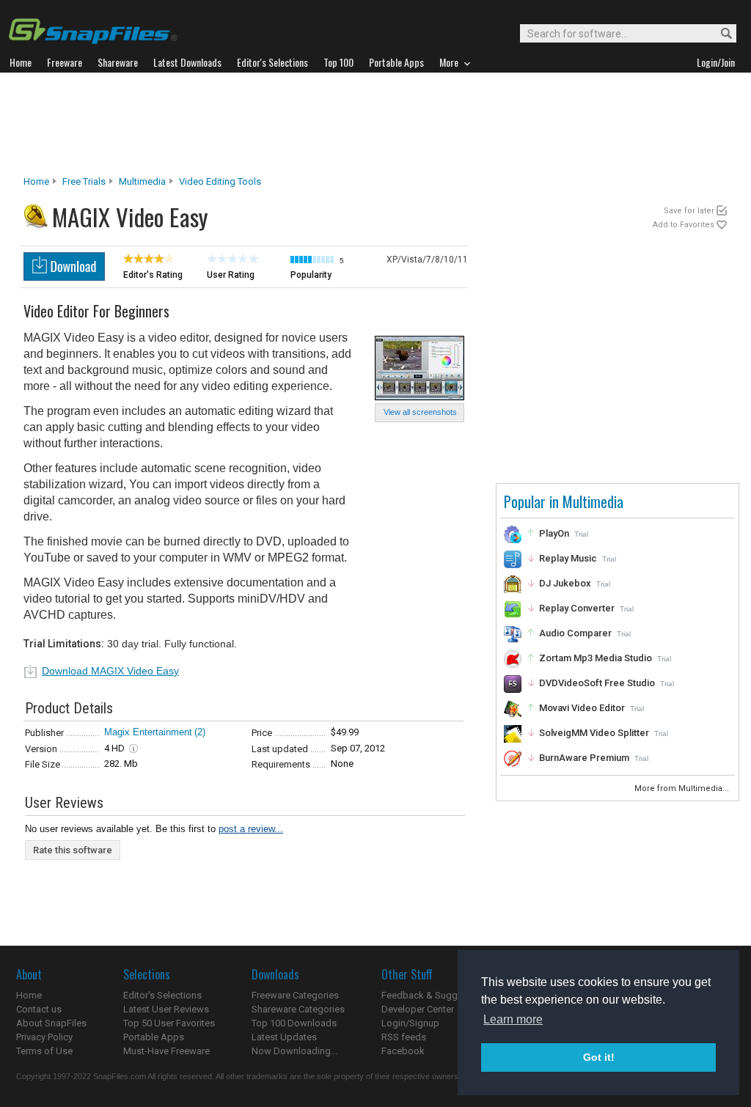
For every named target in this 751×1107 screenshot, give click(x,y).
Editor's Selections (162, 995)
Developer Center (417, 1009)
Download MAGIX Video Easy (110, 671)
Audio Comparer (575, 633)
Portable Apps (153, 1036)
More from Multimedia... (682, 788)
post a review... (251, 828)
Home (36, 181)
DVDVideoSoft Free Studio (597, 682)
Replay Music (568, 558)
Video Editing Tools (220, 181)
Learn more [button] (513, 1019)
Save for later (689, 211)
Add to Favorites (683, 224)
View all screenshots (420, 412)
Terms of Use (44, 1050)
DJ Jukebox (565, 583)
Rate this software (72, 850)
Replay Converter (577, 608)
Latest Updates (284, 1036)
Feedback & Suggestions (435, 995)
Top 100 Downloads (294, 1023)
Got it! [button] (599, 1057)
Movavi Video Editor (582, 707)
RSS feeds (403, 1036)
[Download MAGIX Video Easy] (64, 277)
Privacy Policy (44, 1036)
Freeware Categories (295, 995)
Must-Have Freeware (166, 1050)
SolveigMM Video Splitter (594, 732)
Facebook (403, 1050)
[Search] (720, 34)
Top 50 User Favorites (169, 1023)
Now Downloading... (294, 1050)
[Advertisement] (375, 124)
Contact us (39, 1009)
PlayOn (554, 533)
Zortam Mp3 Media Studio (595, 657)
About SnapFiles (51, 1023)
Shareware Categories (298, 1009)
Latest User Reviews (166, 1009)
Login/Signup (410, 1023)
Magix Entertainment (148, 732)
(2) (199, 732)
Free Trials (84, 181)
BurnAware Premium (584, 757)
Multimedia (142, 181)
